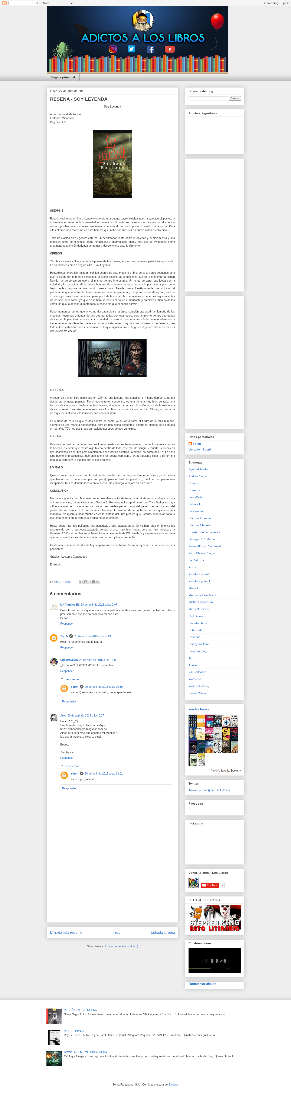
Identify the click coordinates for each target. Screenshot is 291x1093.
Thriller (193, 665)
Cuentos (194, 490)
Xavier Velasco (198, 693)
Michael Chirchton (201, 602)
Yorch (64, 636)
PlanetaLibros (198, 623)
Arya (63, 715)
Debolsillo (195, 504)
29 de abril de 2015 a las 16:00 (98, 659)
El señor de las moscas (204, 532)
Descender (196, 511)
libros (192, 567)
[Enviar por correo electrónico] (81, 582)
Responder (66, 623)
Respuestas (72, 679)
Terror (193, 658)
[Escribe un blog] (86, 582)
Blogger (173, 1084)
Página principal (63, 77)
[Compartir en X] (90, 582)
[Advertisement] (112, 889)
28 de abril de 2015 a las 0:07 (99, 604)
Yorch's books (199, 709)
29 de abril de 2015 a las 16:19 (104, 686)
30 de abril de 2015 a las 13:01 (104, 773)
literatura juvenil (199, 581)
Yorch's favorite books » (226, 770)
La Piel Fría (196, 560)
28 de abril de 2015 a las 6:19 (92, 636)
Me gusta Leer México (204, 595)
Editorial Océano (200, 518)
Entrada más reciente (66, 932)
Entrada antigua (163, 932)
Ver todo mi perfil (200, 449)
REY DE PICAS (74, 1031)
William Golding (199, 686)
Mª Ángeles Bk (69, 604)
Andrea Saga (197, 476)
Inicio (116, 932)
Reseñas (194, 637)
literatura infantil (199, 574)
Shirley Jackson (199, 644)
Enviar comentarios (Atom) (121, 946)
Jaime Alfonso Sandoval (205, 546)
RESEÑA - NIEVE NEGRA (80, 1010)
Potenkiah (195, 630)
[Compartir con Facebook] (94, 582)
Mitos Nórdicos (199, 609)
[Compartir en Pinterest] (98, 582)
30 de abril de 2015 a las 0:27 (86, 715)
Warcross (195, 679)
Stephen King (198, 651)
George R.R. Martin (202, 539)
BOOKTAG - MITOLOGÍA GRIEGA (85, 1052)
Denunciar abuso (202, 984)
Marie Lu (194, 588)
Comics (194, 483)
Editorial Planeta (199, 525)
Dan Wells (195, 497)
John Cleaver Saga (201, 553)
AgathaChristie (198, 469)
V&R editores (197, 672)
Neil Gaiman (197, 616)
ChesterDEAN (69, 659)
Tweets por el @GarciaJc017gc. (210, 790)
